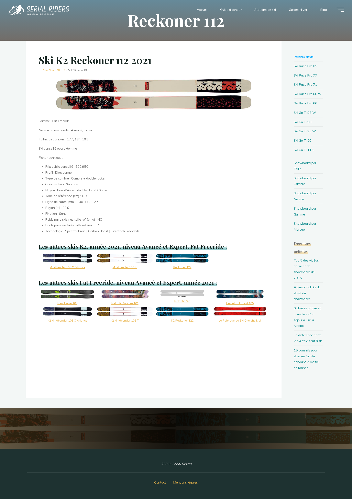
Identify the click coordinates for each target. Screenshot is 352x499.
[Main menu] (340, 10)
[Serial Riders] (38, 10)
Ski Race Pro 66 (305, 103)
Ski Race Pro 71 (305, 84)
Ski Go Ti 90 (302, 140)
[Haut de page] (336, 483)
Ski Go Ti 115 (304, 150)
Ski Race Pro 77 (305, 75)
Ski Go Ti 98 (302, 122)
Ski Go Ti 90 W (305, 131)
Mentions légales (185, 482)
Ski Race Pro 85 (305, 66)
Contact (160, 482)
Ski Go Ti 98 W (305, 113)
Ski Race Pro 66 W (308, 94)
